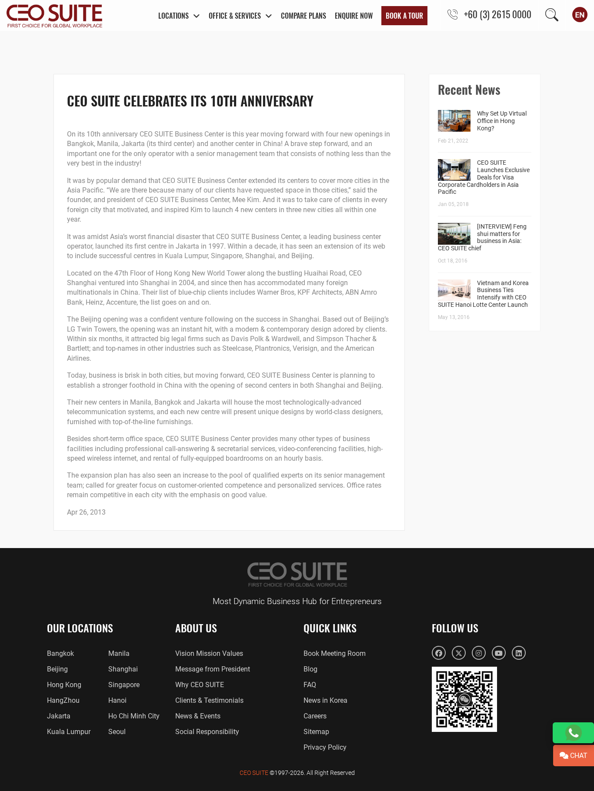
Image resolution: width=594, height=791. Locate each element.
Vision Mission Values (209, 653)
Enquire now (354, 15)
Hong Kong (64, 685)
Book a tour (404, 15)
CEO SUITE (254, 772)
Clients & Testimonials (209, 700)
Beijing (57, 669)
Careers (315, 716)
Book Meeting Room (335, 653)
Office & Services (235, 15)
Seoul (117, 732)
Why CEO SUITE (199, 685)
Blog (310, 669)
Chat (577, 755)
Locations (173, 15)
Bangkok (60, 653)
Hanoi (117, 700)
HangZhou (63, 700)
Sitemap (316, 732)
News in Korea (325, 700)
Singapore (124, 685)
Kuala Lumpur (68, 732)
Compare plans (303, 15)
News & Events (197, 716)
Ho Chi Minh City (134, 716)
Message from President (212, 669)
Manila (119, 653)
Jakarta (58, 716)
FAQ (310, 685)
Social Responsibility (207, 732)
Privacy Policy (325, 747)
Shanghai (123, 669)
